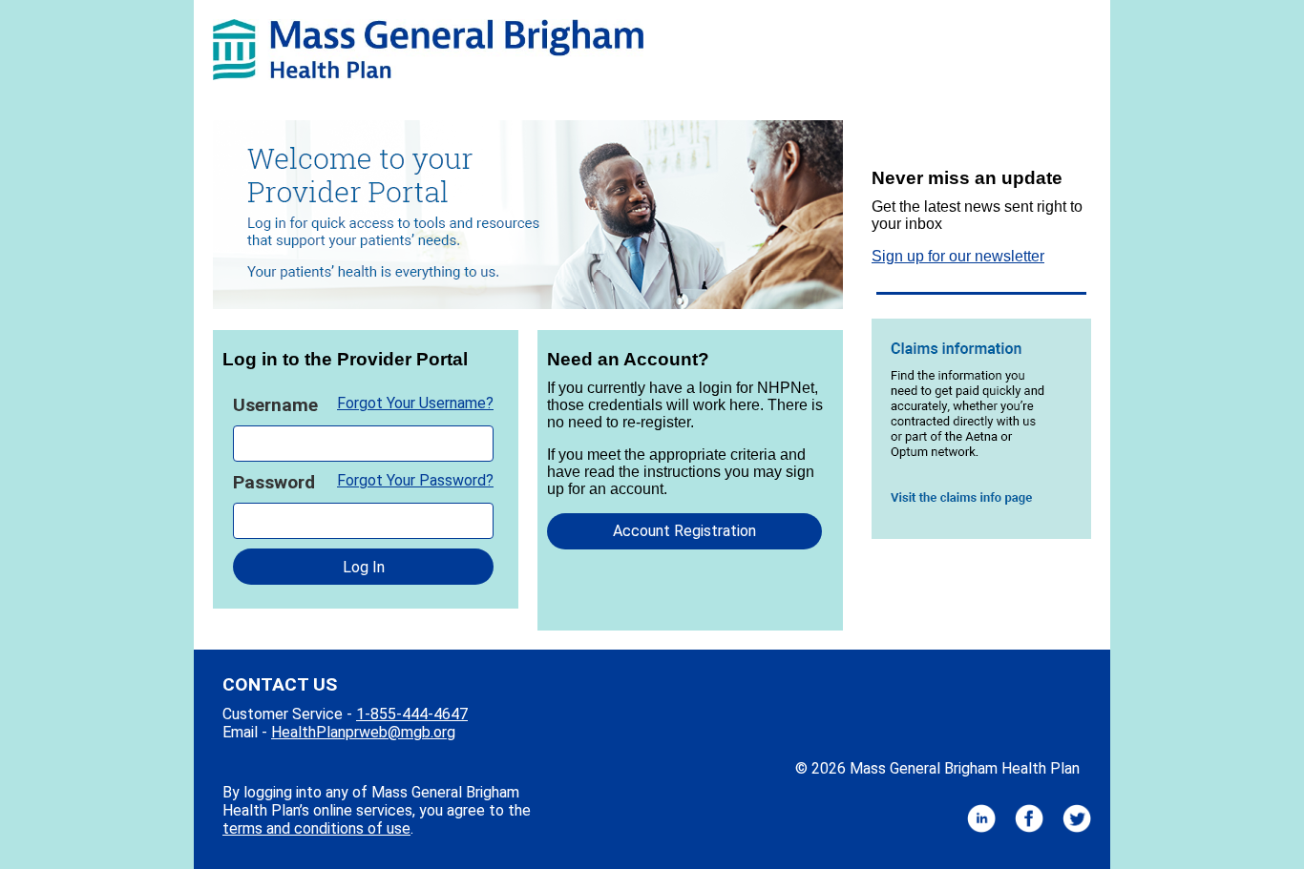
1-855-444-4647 (412, 714)
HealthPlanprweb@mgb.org (363, 732)
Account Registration (684, 531)
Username (275, 405)
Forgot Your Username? (415, 403)
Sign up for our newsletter (958, 256)
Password (274, 482)
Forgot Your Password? (415, 480)
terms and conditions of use (316, 828)
